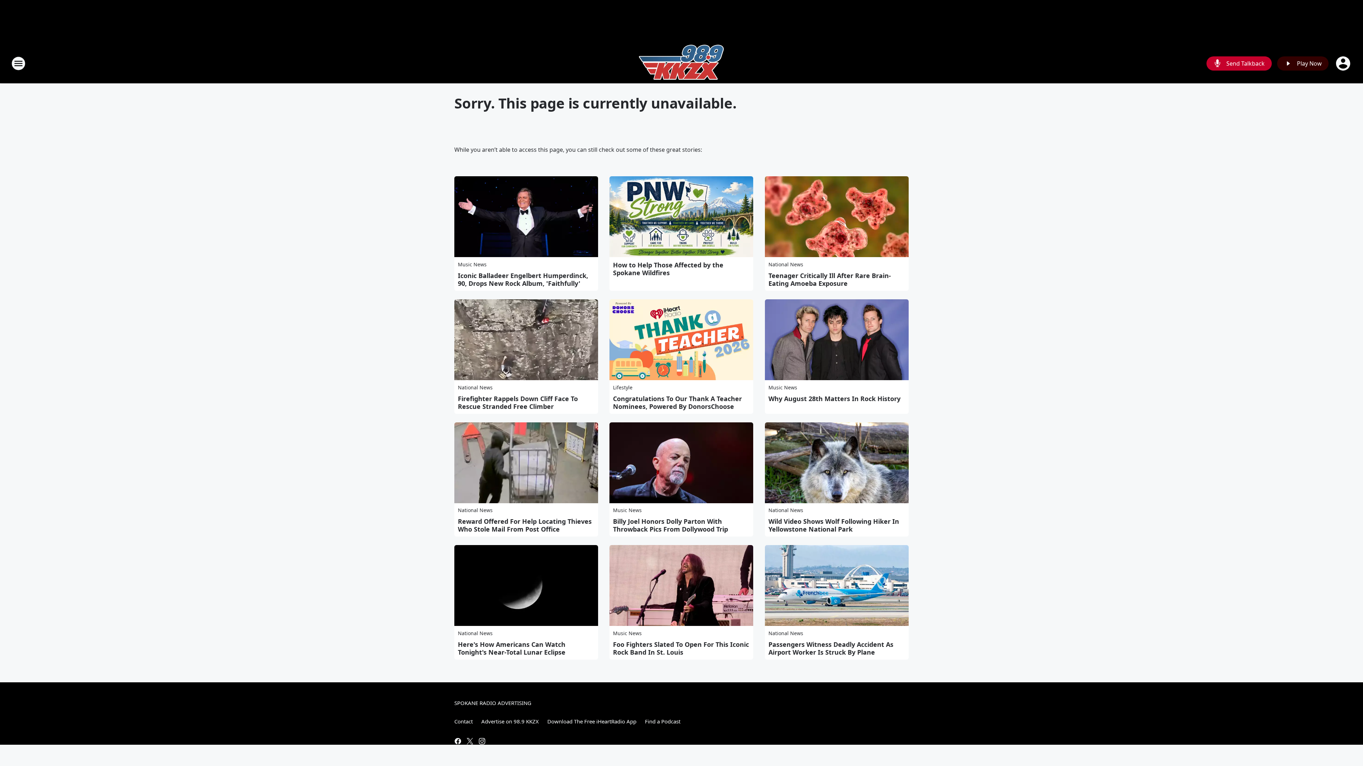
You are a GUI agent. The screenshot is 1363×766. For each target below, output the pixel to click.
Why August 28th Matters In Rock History (834, 399)
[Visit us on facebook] (458, 741)
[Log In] (1344, 63)
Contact (463, 721)
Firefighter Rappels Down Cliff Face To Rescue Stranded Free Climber (518, 402)
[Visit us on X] (470, 741)
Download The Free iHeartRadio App (591, 721)
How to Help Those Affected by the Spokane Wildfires (668, 269)
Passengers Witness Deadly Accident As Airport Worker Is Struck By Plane (830, 648)
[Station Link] (681, 63)
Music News (472, 264)
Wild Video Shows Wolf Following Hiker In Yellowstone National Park (833, 525)
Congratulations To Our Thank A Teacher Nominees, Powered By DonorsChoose (677, 402)
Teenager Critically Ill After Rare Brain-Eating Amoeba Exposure (829, 279)
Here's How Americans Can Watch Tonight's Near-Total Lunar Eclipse (511, 648)
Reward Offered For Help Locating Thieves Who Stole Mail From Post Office (525, 525)
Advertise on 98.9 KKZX (510, 721)
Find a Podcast (662, 721)
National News (785, 264)
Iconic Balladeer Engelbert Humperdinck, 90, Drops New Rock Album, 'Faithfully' (523, 279)
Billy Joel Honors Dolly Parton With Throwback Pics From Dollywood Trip (670, 525)
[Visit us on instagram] (482, 741)
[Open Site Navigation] (18, 63)
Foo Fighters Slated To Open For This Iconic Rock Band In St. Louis (681, 648)
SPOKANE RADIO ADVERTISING (492, 702)
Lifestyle (623, 387)
